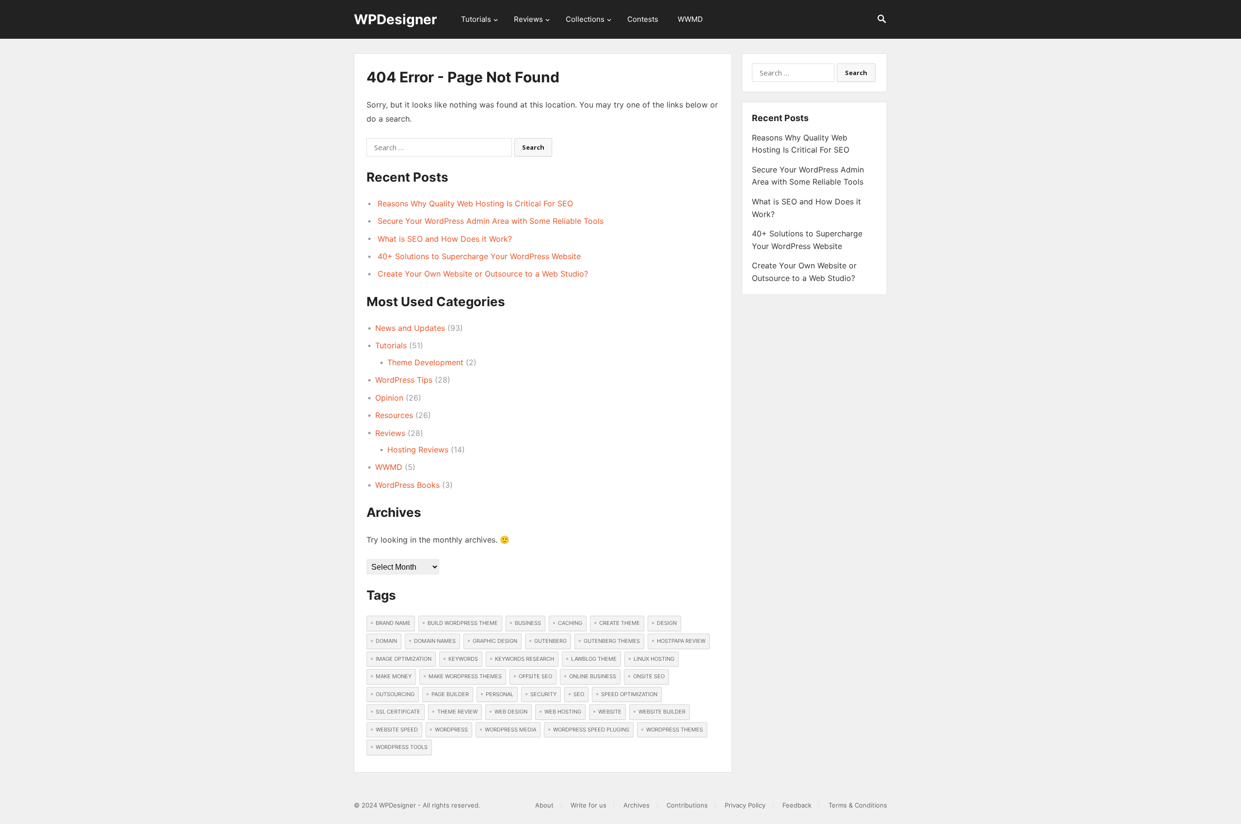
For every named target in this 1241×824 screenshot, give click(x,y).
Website (609, 711)
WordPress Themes (674, 729)
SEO (578, 694)
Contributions (687, 805)
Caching (570, 623)
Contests (642, 19)
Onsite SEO (649, 676)
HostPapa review (681, 640)
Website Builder (661, 711)
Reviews (528, 19)
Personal (499, 694)
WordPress (451, 729)
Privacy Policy (745, 805)
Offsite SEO (535, 676)
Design (667, 623)
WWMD (690, 19)
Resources (394, 415)
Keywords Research (524, 658)
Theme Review (457, 711)
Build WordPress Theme (463, 623)
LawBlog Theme (594, 658)
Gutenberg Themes (612, 640)
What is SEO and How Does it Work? (445, 239)
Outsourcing (395, 694)
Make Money (394, 676)
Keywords (463, 658)
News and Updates (410, 328)
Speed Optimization (629, 694)
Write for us (588, 805)
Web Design (510, 711)
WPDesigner (395, 19)
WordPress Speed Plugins (591, 729)
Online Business (592, 676)
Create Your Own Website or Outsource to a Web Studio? (483, 274)
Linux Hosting (654, 658)
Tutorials (476, 19)
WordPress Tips (403, 380)
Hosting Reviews (417, 449)
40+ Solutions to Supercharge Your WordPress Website (479, 256)
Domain (386, 640)
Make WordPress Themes (465, 676)
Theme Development (425, 362)
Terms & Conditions (857, 805)
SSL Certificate (398, 711)
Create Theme (619, 623)
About (544, 805)
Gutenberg (550, 640)
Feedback (796, 805)
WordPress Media (510, 729)
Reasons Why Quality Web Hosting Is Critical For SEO (475, 203)
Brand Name (393, 623)
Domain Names (435, 640)
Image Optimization (403, 658)
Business (528, 623)
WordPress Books (407, 485)
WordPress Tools (402, 747)
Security (543, 694)
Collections (585, 19)
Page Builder (450, 694)
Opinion (389, 398)
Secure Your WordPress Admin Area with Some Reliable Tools (491, 221)
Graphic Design (495, 640)
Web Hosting (562, 711)
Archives (636, 805)
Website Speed (397, 729)
